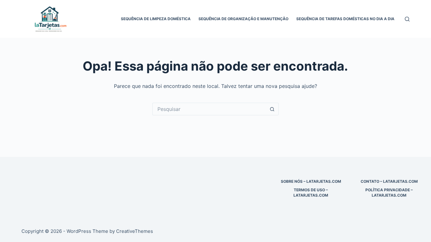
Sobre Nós (292, 181)
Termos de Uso (309, 189)
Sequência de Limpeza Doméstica (156, 18)
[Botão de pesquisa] (272, 109)
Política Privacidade (387, 189)
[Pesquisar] (407, 19)
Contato (370, 181)
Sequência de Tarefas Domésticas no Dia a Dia (345, 18)
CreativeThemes (134, 231)
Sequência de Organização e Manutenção (243, 18)
